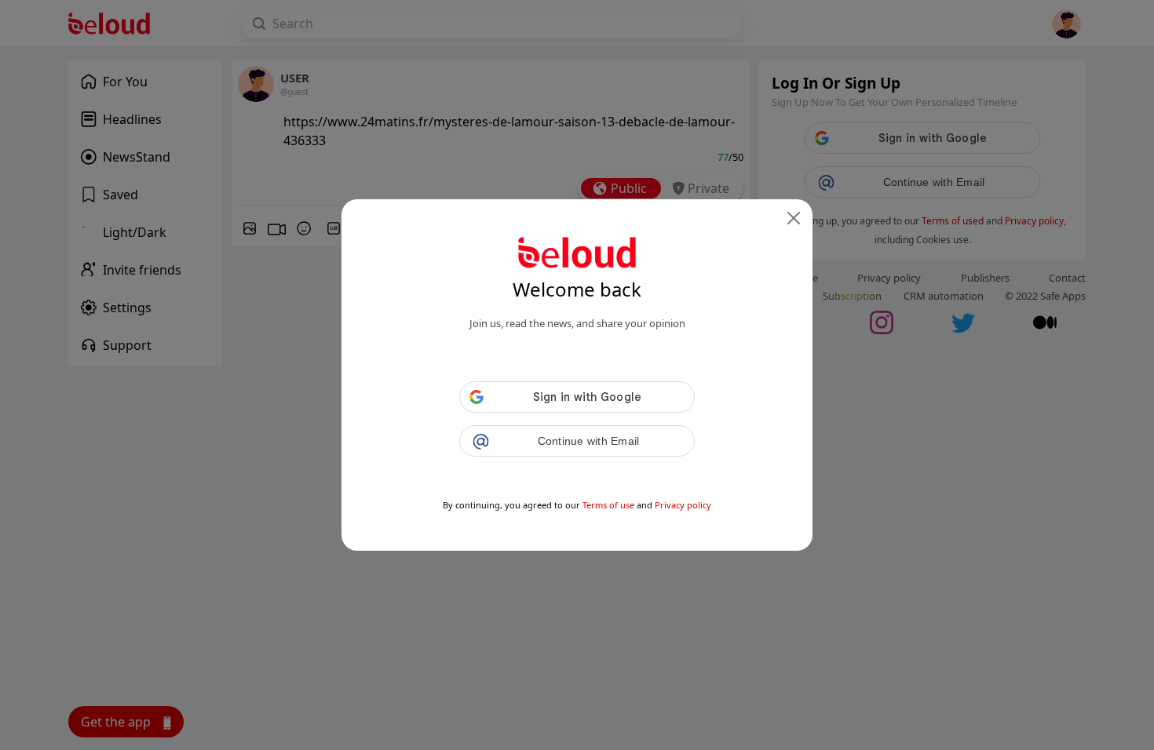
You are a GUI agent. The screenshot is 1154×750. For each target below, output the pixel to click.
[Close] (793, 218)
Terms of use (608, 505)
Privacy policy (683, 505)
